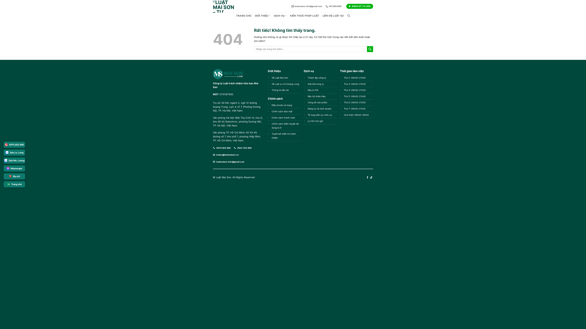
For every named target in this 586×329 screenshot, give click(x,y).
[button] (348, 16)
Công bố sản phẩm (317, 102)
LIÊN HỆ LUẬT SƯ (333, 15)
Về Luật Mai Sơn (280, 77)
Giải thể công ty (316, 84)
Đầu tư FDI (313, 90)
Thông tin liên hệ (280, 90)
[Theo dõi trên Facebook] (367, 177)
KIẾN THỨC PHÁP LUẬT (304, 15)
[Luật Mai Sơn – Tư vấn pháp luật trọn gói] (223, 6)
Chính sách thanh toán (283, 117)
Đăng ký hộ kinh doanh (319, 108)
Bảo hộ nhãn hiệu (317, 96)
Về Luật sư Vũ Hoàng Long (285, 84)
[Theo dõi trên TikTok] (371, 177)
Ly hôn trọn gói (315, 121)
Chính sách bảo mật (282, 111)
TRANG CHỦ (243, 15)
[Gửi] (370, 49)
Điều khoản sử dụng (282, 105)
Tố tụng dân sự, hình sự (320, 115)
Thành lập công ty (317, 77)
